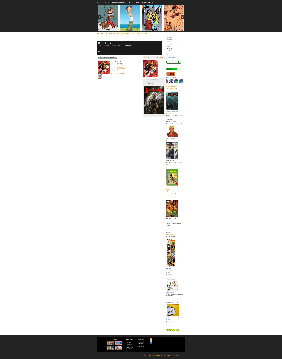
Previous (99, 17)
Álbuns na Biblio (141, 346)
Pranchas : (113, 71)
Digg (180, 80)
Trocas (141, 348)
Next (182, 17)
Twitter (170, 80)
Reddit (182, 80)
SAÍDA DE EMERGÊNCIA (172, 88)
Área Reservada (171, 55)
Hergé (167, 196)
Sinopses (129, 345)
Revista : (113, 73)
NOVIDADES (170, 53)
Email (182, 82)
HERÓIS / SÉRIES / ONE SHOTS (118, 2)
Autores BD (141, 343)
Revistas (141, 345)
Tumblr (177, 80)
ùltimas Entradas (129, 348)
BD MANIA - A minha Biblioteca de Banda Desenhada (122, 33)
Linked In (175, 80)
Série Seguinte (160, 57)
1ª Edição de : (114, 69)
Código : (113, 63)
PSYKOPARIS (104, 43)
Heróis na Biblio (141, 341)
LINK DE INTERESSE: (171, 86)
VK (175, 82)
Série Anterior (147, 57)
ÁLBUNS (138, 2)
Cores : (112, 67)
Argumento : (113, 64)
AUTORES (107, 2)
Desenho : (113, 65)
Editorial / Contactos (147, 2)
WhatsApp (177, 82)
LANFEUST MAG (120, 73)
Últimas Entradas (129, 347)
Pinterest (172, 80)
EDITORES (169, 48)
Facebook (167, 80)
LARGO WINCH (169, 221)
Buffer (172, 82)
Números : (113, 75)
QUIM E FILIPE (169, 189)
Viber (180, 82)
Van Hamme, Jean (170, 230)
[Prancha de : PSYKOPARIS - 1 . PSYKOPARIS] (100, 76)
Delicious (170, 82)
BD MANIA (99, 2)
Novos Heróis (129, 344)
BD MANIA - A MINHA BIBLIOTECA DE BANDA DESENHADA (164, 355)
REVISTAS (131, 2)
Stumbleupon (167, 82)
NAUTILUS (168, 113)
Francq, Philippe (170, 234)
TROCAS (169, 50)
